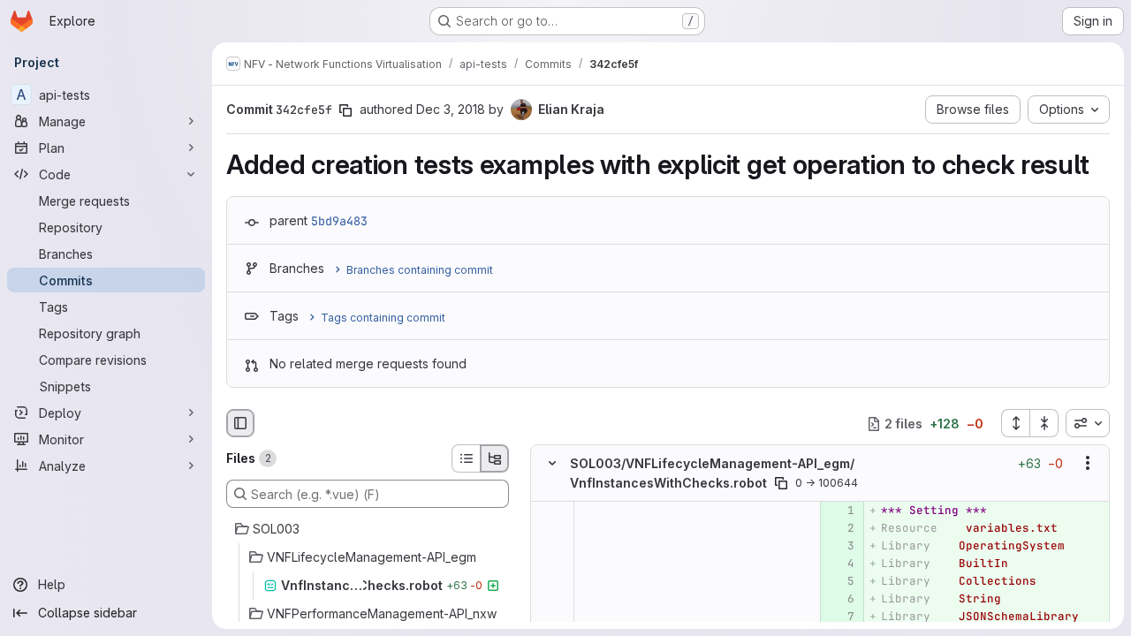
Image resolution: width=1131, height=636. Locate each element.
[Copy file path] (781, 483)
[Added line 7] (839, 616)
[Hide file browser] (240, 423)
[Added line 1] (839, 510)
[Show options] (1087, 463)
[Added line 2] (839, 528)
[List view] (466, 458)
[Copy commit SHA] (345, 110)
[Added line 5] (839, 581)
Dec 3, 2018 (450, 109)
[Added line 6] (839, 599)
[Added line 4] (839, 563)
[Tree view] (495, 458)
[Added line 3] (839, 546)
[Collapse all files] (1044, 423)
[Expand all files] (1015, 423)
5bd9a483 (339, 221)
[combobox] (1088, 423)
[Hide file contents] (552, 463)
